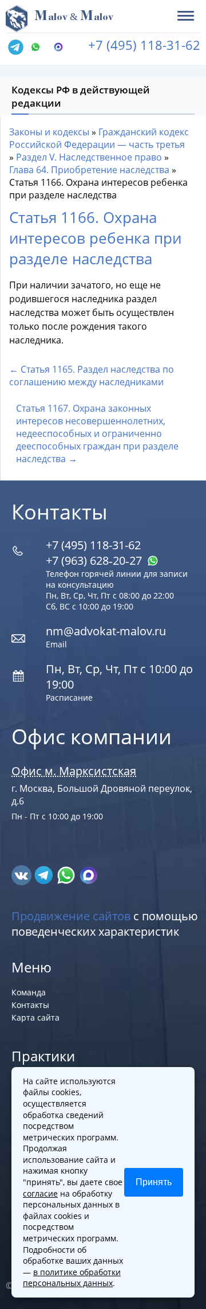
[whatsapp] (67, 874)
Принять (154, 1182)
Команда (28, 992)
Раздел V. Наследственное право (89, 157)
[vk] (22, 874)
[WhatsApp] (38, 47)
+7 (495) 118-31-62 (144, 44)
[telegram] (15, 47)
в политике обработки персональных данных (72, 1278)
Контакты (30, 1004)
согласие (40, 1193)
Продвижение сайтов (70, 916)
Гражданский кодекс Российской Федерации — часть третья (99, 138)
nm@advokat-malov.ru (106, 631)
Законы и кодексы (49, 132)
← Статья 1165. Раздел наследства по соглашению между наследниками (91, 375)
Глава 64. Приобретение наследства (89, 169)
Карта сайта (35, 1017)
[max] (88, 874)
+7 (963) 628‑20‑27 (95, 560)
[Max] (61, 47)
